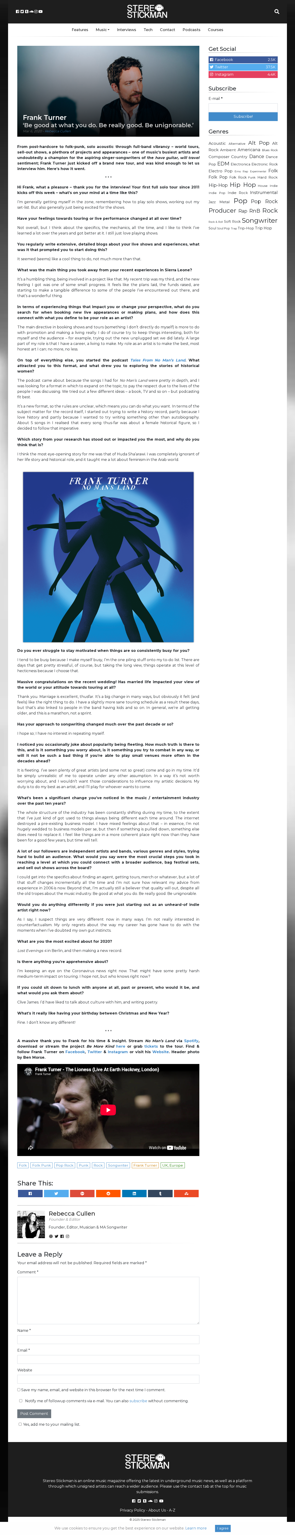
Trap (234, 228)
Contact (167, 30)
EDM (223, 164)
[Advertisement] (243, 307)
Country (239, 156)
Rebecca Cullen (58, 131)
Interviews (126, 30)
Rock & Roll (216, 221)
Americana (249, 149)
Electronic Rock (264, 164)
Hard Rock (267, 177)
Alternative (237, 143)
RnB (254, 211)
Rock (270, 210)
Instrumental (264, 192)
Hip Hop (243, 184)
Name (24, 1330)
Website (24, 1370)
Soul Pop (223, 228)
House (263, 186)
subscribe (138, 1401)
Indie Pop (217, 193)
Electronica (240, 164)
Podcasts (192, 30)
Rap (242, 211)
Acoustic (217, 143)
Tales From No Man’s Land (157, 360)
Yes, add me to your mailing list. (51, 1424)
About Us (157, 1510)
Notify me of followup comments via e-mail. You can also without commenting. (106, 1401)
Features (80, 30)
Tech (148, 30)
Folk (273, 170)
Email (23, 1350)
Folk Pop (218, 177)
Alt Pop (259, 143)
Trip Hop (263, 228)
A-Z (172, 1510)
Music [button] (101, 30)
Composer (219, 156)
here (120, 1046)
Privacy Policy (132, 1510)
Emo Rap (241, 171)
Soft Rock (232, 222)
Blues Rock (270, 150)
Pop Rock (264, 201)
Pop (240, 201)
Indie (274, 186)
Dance (256, 156)
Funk (252, 177)
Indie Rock (238, 193)
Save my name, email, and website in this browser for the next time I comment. (93, 1390)
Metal (224, 202)
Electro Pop (221, 171)
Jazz (212, 202)
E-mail (216, 98)
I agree (223, 1528)
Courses (215, 30)
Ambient (228, 150)
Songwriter (260, 220)
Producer (222, 210)
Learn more (196, 1528)
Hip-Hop (218, 185)
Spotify (191, 1041)
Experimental (258, 171)
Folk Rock (238, 177)
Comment (27, 1272)
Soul (212, 228)
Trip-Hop (246, 228)
